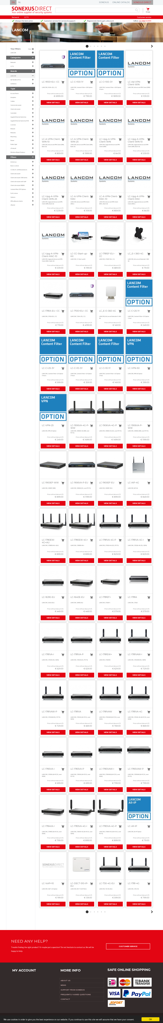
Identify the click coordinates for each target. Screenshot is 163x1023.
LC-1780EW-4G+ (79, 540)
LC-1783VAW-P (136, 769)
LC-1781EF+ (105, 597)
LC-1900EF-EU (106, 482)
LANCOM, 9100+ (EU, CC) (49, 87)
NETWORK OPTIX (16, 80)
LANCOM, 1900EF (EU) (105, 488)
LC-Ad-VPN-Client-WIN (134, 83)
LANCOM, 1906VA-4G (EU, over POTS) (110, 431)
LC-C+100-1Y (77, 82)
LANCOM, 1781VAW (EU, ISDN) (137, 660)
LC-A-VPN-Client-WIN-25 (80, 140)
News (63, 985)
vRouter (13, 205)
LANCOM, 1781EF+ (104, 602)
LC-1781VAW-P (49, 711)
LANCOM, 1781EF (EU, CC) (107, 259)
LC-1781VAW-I (135, 654)
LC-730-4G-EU (107, 883)
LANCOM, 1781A (133, 602)
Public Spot (14, 144)
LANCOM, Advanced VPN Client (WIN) (139, 87)
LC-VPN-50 (134, 368)
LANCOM (13, 53)
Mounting (13, 136)
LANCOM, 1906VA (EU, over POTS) (81, 488)
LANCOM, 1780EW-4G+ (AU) (50, 545)
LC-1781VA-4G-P (107, 540)
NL (19, 2)
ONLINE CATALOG (121, 2)
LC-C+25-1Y (134, 311)
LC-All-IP (132, 826)
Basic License (15, 166)
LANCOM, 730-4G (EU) (105, 889)
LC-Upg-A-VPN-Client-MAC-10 (50, 255)
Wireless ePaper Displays (18, 152)
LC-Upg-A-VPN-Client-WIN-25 (50, 197)
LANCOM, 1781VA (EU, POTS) (79, 660)
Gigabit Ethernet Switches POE (20, 121)
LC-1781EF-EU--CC (107, 255)
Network (15, 17)
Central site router (16, 105)
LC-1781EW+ (105, 654)
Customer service (144, 17)
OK (150, 1019)
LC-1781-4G (133, 883)
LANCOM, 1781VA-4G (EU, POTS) (109, 545)
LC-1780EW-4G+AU (48, 541)
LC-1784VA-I (48, 826)
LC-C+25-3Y (48, 368)
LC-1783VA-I (48, 769)
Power (12, 140)
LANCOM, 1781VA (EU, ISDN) (50, 660)
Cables (13, 101)
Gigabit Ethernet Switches (18, 117)
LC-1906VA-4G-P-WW (80, 426)
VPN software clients (17, 201)
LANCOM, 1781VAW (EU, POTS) (51, 717)
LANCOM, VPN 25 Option (49, 431)
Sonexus (15, 39)
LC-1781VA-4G (135, 711)
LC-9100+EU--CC (50, 82)
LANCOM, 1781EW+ (105, 660)
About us (65, 980)
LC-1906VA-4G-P (108, 425)
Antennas (13, 162)
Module (13, 129)
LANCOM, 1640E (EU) (77, 602)
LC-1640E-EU (77, 597)
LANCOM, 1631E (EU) (48, 602)
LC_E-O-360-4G (107, 311)
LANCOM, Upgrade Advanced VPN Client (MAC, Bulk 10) (52, 260)
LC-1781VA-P (77, 654)
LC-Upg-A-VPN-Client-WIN (107, 140)
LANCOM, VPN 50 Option (135, 373)
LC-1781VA (76, 711)
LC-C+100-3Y (106, 82)
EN (13, 2)
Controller (13, 113)
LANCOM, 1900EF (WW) (49, 488)
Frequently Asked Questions (76, 994)
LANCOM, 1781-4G (133, 889)
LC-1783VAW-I (106, 769)
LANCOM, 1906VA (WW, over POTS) (138, 431)
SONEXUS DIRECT (142, 2)
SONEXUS (104, 2)
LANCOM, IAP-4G (133, 488)
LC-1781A (132, 597)
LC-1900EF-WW (50, 482)
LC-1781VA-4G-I (136, 540)
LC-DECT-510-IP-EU (79, 884)
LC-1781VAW (105, 711)
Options (13, 197)
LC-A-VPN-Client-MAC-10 (108, 197)
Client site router (15, 109)
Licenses (13, 125)
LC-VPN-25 (48, 425)
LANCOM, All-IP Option (134, 831)
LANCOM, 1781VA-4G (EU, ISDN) (137, 545)
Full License (14, 193)
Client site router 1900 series (19, 177)
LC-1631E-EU (48, 597)
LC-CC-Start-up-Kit (79, 255)
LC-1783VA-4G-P (108, 826)
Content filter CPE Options (18, 189)
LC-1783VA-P (77, 769)
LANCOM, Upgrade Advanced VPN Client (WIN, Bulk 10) (138, 145)
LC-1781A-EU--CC (51, 311)
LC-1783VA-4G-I (79, 826)
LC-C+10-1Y (105, 368)
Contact (65, 999)
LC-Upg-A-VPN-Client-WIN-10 (136, 140)
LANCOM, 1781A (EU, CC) (49, 316)
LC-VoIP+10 (48, 883)
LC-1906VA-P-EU (79, 482)
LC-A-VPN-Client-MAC (80, 197)
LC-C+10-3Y (77, 368)
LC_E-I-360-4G (135, 253)
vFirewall (13, 148)
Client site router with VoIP (18, 181)
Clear (29, 49)
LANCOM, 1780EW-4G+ (77, 545)
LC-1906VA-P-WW (135, 426)
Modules (13, 133)
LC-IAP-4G (133, 482)
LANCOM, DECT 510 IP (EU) (79, 889)
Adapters (13, 97)
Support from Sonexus (73, 990)
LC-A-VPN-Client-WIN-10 (51, 140)
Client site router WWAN (18, 185)
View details (53, 102)
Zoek (136, 10)
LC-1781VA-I (48, 654)
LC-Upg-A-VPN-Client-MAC (136, 197)
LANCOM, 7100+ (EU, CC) (78, 316)
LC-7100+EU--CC (79, 311)
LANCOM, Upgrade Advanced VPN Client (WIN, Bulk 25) (52, 203)
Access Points (15, 93)
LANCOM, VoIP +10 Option (49, 889)
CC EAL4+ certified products (19, 170)
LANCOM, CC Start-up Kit (78, 259)
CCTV (26, 17)
